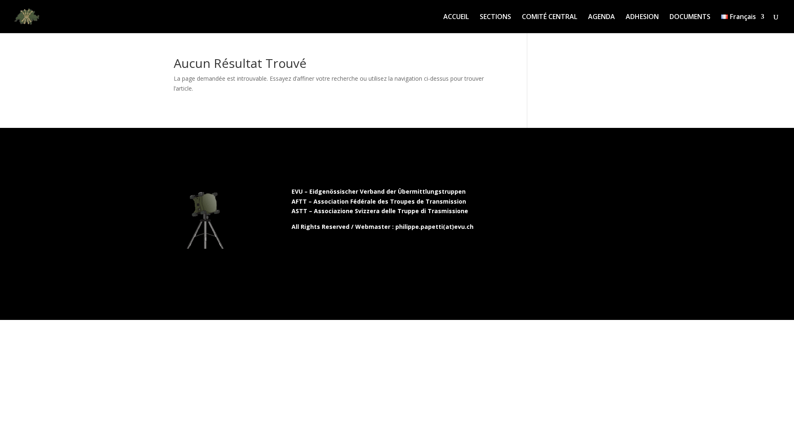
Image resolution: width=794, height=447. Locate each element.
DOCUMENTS (690, 17)
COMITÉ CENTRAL (549, 17)
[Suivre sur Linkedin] (568, 193)
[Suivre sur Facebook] (533, 193)
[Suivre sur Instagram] (551, 193)
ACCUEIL (456, 17)
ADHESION (642, 17)
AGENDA (601, 17)
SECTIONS (495, 17)
